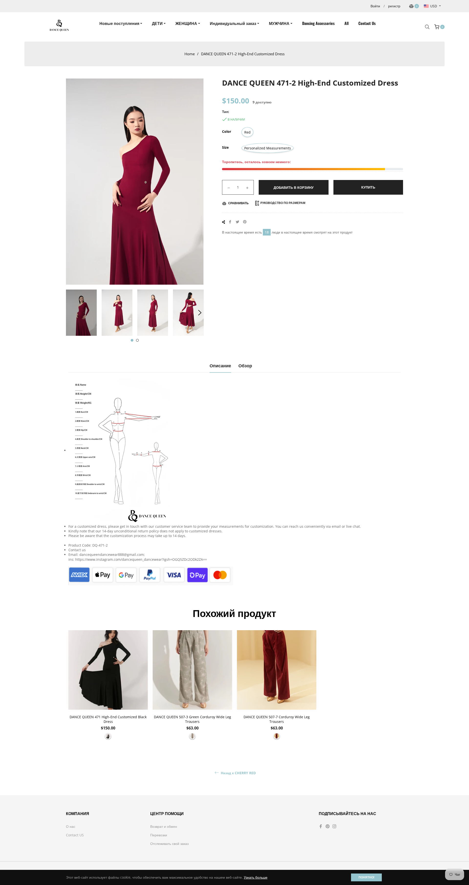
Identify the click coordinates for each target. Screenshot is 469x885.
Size (225, 147)
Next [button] (200, 313)
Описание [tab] (220, 365)
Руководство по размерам (282, 203)
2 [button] (137, 340)
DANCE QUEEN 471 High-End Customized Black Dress (108, 719)
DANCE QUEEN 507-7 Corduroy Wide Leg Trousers (277, 719)
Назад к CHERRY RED (238, 773)
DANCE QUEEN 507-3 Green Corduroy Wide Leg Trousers (192, 719)
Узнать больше (255, 877)
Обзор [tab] (245, 365)
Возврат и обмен (163, 826)
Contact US (75, 835)
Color (226, 131)
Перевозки (158, 835)
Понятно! (366, 877)
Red (247, 132)
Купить (368, 187)
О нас (70, 826)
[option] (108, 687)
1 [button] (132, 340)
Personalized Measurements (267, 148)
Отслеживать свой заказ (169, 843)
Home (189, 53)
